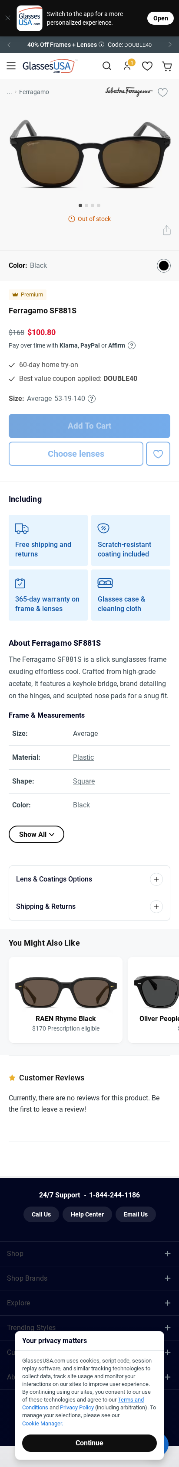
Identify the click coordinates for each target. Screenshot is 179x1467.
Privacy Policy (111, 822)
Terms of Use (74, 822)
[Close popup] (25, 635)
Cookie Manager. (42, 1423)
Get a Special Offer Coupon (90, 758)
